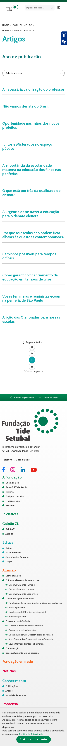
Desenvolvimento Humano (22, 585)
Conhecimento (22, 25)
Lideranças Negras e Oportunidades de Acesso (31, 635)
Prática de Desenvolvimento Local (22, 580)
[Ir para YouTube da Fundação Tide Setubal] (34, 471)
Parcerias (10, 505)
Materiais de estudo (15, 695)
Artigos (9, 691)
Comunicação (12, 648)
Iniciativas (10, 514)
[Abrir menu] (59, 7)
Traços (8, 562)
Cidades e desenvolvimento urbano (26, 626)
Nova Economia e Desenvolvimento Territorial (31, 639)
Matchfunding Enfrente (17, 557)
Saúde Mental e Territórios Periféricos (27, 644)
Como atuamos (13, 576)
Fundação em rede (17, 661)
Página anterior (33, 342)
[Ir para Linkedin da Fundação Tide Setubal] (23, 471)
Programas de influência (17, 621)
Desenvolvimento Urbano (21, 589)
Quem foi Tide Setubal (16, 487)
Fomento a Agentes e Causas (19, 598)
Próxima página (32, 371)
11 (32, 366)
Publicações (11, 686)
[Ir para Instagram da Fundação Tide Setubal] (12, 471)
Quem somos (12, 483)
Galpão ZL (10, 529)
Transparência (12, 501)
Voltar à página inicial (24, 397)
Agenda (9, 534)
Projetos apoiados (17, 616)
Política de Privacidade (31, 734)
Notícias (9, 671)
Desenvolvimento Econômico (23, 594)
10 (32, 360)
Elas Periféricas (13, 552)
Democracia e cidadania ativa (22, 630)
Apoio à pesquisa (17, 607)
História (9, 492)
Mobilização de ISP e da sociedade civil (27, 612)
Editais (8, 548)
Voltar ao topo (50, 397)
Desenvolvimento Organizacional (22, 653)
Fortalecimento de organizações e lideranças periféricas (35, 603)
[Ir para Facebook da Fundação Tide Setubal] (3, 471)
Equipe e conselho (14, 496)
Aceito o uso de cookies (33, 739)
